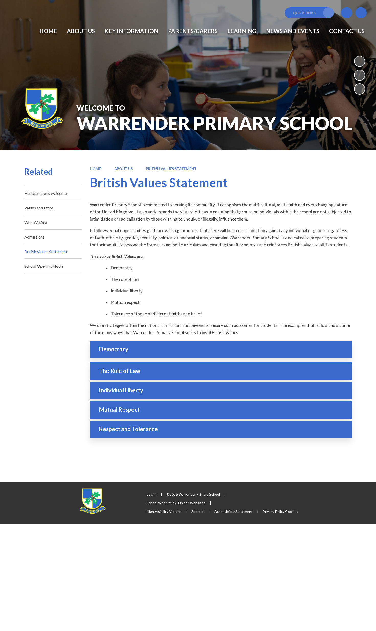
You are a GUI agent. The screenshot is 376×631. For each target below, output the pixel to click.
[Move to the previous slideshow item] (359, 75)
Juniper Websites (191, 503)
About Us (123, 168)
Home (95, 168)
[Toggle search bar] (361, 12)
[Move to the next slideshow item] (359, 89)
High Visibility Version (164, 511)
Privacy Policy (273, 511)
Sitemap (197, 511)
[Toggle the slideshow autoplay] (359, 61)
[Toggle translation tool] (346, 12)
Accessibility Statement (233, 511)
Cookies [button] (291, 511)
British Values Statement (171, 168)
